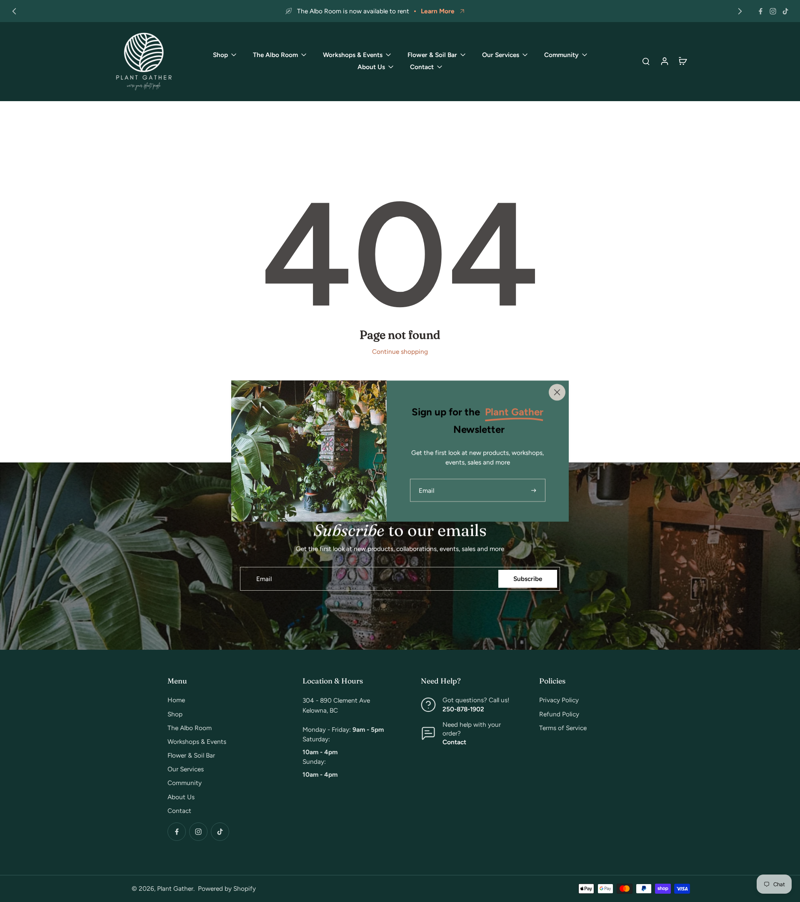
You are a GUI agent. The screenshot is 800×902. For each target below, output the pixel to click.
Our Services (186, 769)
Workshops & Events (197, 741)
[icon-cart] (682, 60)
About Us (181, 797)
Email (264, 579)
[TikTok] (785, 11)
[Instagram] (773, 11)
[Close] (557, 392)
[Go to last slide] (14, 11)
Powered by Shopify (227, 888)
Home (176, 700)
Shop (175, 714)
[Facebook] (760, 11)
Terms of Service (563, 728)
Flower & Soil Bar (191, 755)
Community (185, 783)
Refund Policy (559, 714)
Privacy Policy (559, 700)
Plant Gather (175, 888)
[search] (646, 60)
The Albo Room (190, 728)
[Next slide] (740, 11)
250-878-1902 (463, 709)
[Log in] (664, 60)
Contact (179, 811)
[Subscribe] (534, 490)
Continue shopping (400, 351)
